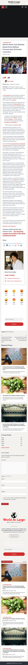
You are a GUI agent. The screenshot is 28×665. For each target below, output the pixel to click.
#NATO (15, 117)
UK (9, 331)
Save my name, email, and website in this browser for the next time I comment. (14, 498)
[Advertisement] (14, 24)
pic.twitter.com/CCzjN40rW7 (10, 122)
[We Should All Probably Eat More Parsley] (14, 605)
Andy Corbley (10, 81)
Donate (4, 217)
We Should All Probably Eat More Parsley (14, 395)
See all (24, 561)
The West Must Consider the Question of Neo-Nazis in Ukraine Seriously (14, 233)
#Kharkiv (11, 119)
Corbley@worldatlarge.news (13, 278)
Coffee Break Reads (7, 42)
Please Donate (14, 536)
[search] (26, 7)
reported (7, 95)
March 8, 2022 (17, 125)
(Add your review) (5, 447)
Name (3, 479)
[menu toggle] (6, 7)
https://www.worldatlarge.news (14, 281)
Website (3, 491)
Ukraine (12, 331)
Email (3, 485)
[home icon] (2, 7)
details (15, 179)
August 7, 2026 (13, 620)
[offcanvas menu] (22, 7)
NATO (6, 331)
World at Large (14, 2)
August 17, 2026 (13, 590)
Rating (3, 476)
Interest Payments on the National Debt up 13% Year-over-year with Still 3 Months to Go (14, 368)
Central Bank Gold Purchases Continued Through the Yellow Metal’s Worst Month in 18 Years (14, 425)
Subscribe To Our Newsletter (9, 226)
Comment (4, 460)
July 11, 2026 (12, 654)
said (4, 138)
